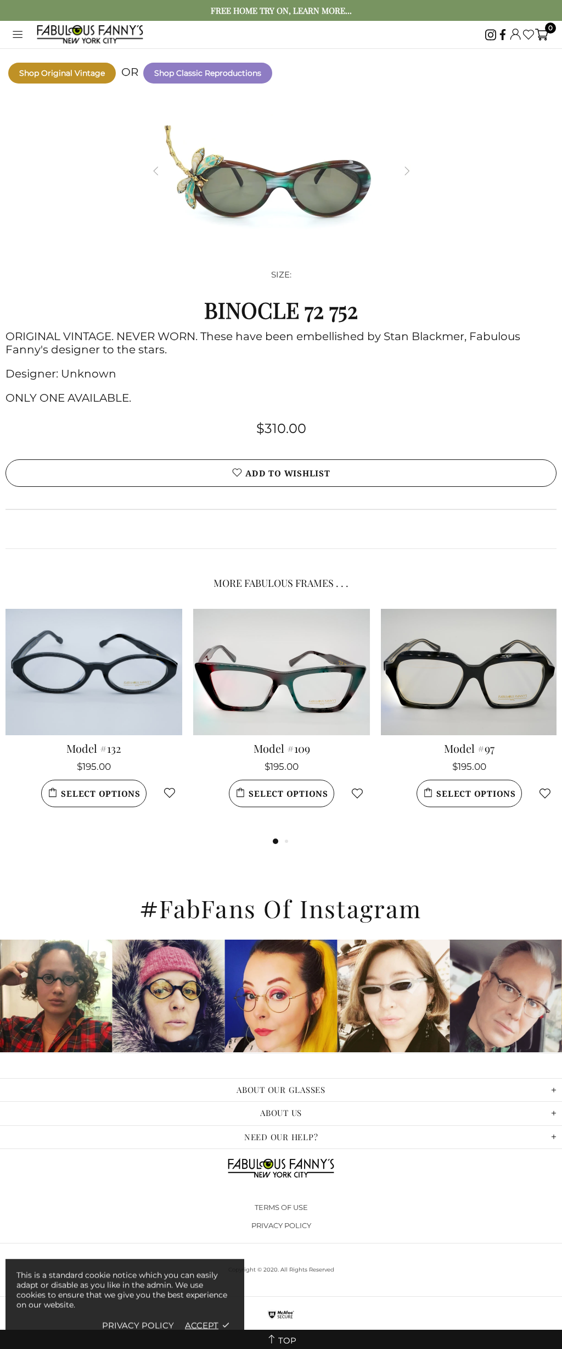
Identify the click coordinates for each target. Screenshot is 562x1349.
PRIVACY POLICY (281, 1225)
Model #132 (93, 748)
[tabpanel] (94, 722)
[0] (541, 34)
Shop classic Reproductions (207, 73)
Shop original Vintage (62, 73)
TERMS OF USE (281, 1207)
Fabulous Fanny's (90, 35)
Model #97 (469, 748)
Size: (281, 274)
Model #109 (282, 748)
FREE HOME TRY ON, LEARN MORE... (281, 10)
